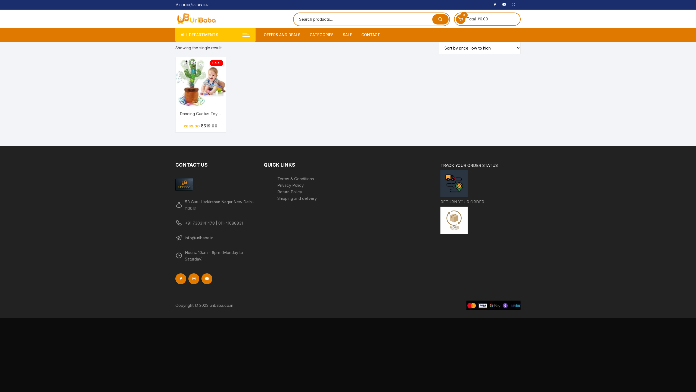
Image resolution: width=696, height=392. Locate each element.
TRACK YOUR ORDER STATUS (469, 165)
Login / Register (194, 5)
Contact (370, 34)
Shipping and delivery (297, 198)
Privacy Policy (290, 185)
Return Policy (289, 191)
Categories (322, 34)
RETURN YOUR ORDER (462, 201)
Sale (347, 34)
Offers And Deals (282, 34)
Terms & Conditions (295, 178)
